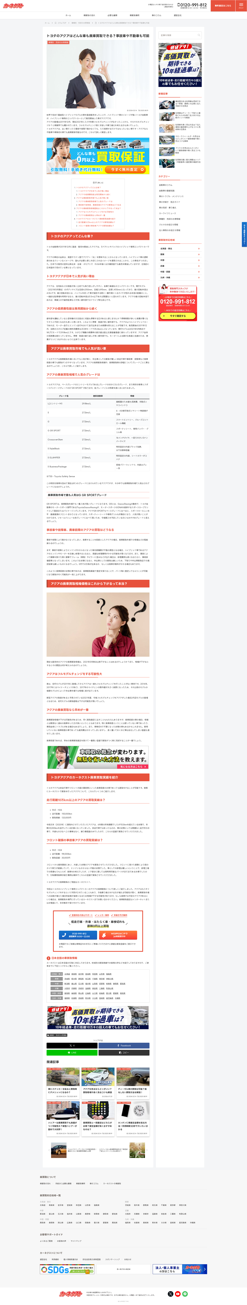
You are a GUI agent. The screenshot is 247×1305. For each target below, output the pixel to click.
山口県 (95, 993)
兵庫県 (74, 988)
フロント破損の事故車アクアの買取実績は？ (96, 226)
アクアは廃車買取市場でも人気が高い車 (92, 198)
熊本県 (88, 998)
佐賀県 (74, 998)
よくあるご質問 (46, 1241)
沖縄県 (117, 998)
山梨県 (95, 984)
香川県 (109, 993)
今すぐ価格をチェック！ (244, 234)
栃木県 (74, 979)
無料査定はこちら (223, 6)
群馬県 (81, 979)
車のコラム (156, 15)
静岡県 (115, 984)
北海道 (67, 974)
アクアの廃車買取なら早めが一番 (91, 215)
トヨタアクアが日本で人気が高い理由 (93, 191)
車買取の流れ (89, 15)
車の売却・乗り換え (167, 208)
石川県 (81, 984)
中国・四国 (165, 272)
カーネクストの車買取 (112, 1183)
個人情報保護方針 (71, 1259)
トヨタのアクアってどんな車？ (88, 187)
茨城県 (67, 979)
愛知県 (122, 984)
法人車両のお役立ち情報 (169, 230)
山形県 (102, 974)
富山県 (74, 984)
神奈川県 (109, 979)
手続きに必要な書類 (63, 1183)
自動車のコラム (165, 185)
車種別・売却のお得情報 (58, 1035)
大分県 (95, 998)
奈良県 (95, 988)
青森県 (74, 974)
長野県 (102, 984)
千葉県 (95, 979)
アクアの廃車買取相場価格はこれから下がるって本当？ (98, 208)
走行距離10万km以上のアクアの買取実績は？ (96, 222)
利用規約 (55, 1259)
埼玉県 (88, 979)
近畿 (162, 266)
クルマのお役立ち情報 (168, 225)
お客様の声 (61, 1241)
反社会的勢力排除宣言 (92, 1259)
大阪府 (67, 988)
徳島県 (102, 993)
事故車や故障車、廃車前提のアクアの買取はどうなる (99, 205)
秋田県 (95, 974)
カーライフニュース (167, 213)
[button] (124, 1053)
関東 (162, 254)
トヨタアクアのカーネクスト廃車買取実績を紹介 (96, 219)
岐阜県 (109, 984)
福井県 (88, 984)
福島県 (109, 974)
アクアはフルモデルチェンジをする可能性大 (96, 212)
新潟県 (67, 984)
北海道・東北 (166, 248)
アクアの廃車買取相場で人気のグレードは (95, 201)
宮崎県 (102, 998)
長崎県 (81, 998)
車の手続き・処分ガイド (169, 202)
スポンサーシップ (112, 1259)
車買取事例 (134, 15)
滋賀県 (88, 988)
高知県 (122, 993)
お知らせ (127, 1259)
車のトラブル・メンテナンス (171, 196)
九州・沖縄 (165, 277)
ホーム (68, 15)
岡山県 (81, 993)
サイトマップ (76, 1241)
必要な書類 (112, 15)
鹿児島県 (109, 998)
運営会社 (178, 15)
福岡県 (67, 998)
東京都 (102, 979)
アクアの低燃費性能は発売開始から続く (94, 194)
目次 (95, 183)
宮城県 (88, 974)
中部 (162, 260)
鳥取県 (67, 993)
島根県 (74, 993)
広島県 (88, 993)
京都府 (81, 988)
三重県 (102, 988)
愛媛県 (115, 993)
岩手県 (81, 974)
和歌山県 (109, 988)
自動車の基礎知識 (166, 191)
